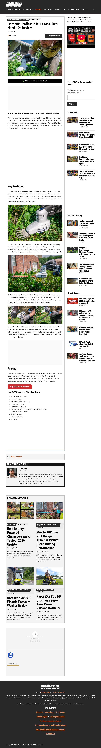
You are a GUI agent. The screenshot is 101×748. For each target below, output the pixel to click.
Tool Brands (60, 712)
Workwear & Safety (61, 9)
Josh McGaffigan (43, 551)
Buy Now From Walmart (19, 386)
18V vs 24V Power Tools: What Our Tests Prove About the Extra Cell (87, 174)
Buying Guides (74, 9)
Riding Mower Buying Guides (45, 590)
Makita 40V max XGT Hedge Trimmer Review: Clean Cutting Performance (47, 540)
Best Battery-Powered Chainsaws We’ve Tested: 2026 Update (18, 536)
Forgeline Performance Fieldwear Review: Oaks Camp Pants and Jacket (87, 252)
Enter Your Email (74, 93)
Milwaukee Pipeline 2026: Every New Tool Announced (87, 301)
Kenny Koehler (13, 548)
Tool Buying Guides (57, 717)
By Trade (8, 9)
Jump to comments (54, 35)
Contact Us (50, 734)
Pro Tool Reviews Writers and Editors (50, 729)
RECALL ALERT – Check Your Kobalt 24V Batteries (86, 344)
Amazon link (89, 20)
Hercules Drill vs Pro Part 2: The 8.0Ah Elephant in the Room (87, 147)
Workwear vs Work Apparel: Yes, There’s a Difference (87, 223)
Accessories (48, 9)
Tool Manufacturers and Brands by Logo (50, 725)
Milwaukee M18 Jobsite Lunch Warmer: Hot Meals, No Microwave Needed (86, 315)
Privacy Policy (45, 692)
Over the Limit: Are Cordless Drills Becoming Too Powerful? (86, 330)
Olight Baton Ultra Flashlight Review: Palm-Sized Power (86, 281)
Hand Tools (29, 9)
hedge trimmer (16, 457)
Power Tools (18, 9)
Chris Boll (12, 31)
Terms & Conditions (58, 692)
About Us (85, 9)
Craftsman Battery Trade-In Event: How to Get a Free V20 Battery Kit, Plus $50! (87, 357)
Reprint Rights (42, 717)
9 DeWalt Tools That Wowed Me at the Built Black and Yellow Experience (86, 121)
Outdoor (38, 9)
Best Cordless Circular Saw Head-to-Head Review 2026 (87, 134)
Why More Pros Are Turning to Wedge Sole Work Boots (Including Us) (86, 267)
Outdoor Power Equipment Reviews (18, 19)
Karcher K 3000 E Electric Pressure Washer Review (18, 602)
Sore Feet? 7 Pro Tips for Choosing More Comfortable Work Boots (87, 236)
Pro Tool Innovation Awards (50, 721)
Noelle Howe (13, 609)
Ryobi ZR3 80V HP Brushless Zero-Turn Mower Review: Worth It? (48, 602)
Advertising (49, 712)
